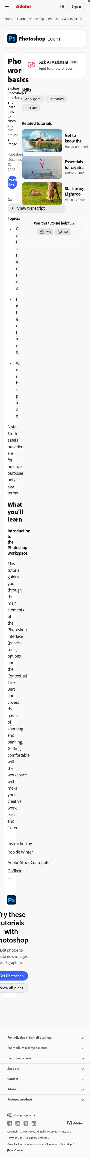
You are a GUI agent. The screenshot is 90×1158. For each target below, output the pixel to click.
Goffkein (15, 870)
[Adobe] (23, 6)
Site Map (66, 1144)
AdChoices (17, 1150)
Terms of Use (14, 1137)
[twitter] (26, 1123)
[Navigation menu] (7, 6)
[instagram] (17, 1123)
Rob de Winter (20, 852)
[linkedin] (34, 1123)
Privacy (65, 1131)
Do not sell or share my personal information (32, 1144)
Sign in (76, 6)
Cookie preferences (36, 1137)
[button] (62, 6)
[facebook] (9, 1123)
